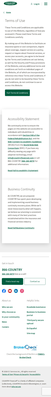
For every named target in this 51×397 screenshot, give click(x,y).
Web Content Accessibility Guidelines (24, 141)
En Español (32, 328)
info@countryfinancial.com (21, 158)
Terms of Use (7, 374)
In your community (11, 317)
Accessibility (35, 374)
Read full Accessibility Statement (23, 170)
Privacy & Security (21, 374)
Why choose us (9, 312)
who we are (16, 386)
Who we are (7, 307)
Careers (5, 327)
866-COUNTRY (12, 270)
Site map (31, 333)
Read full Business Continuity (21, 228)
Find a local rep (12, 281)
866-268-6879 (28, 161)
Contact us (35, 281)
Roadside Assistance (36, 307)
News (4, 321)
